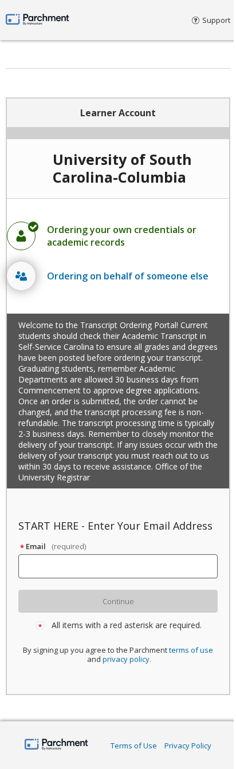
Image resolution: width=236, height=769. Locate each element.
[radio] (118, 236)
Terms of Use (134, 745)
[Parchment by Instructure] (56, 745)
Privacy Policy (187, 745)
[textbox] (123, 566)
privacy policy (126, 659)
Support (216, 20)
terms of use (191, 649)
